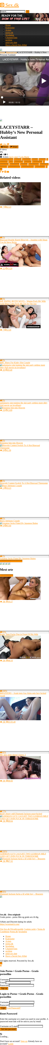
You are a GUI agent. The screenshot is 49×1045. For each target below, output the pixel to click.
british (43, 159)
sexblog (8, 40)
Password (4, 985)
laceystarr (15, 164)
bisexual (27, 159)
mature (25, 164)
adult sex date (11, 42)
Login (3, 1008)
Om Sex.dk (5, 929)
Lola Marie (24, 157)
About (5, 147)
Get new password (8, 1029)
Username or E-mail (8, 1026)
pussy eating (15, 167)
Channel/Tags (11, 37)
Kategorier (10, 28)
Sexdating (9, 35)
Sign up (4, 988)
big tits (18, 159)
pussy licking (28, 167)
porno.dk (9, 32)
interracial (38, 162)
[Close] (1, 966)
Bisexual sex (11, 52)
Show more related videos (11, 561)
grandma (19, 162)
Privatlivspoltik (16, 929)
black (35, 159)
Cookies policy (30, 929)
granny (28, 162)
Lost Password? (14, 1008)
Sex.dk (11, 5)
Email (2, 982)
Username (4, 979)
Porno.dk (14, 931)
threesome (40, 167)
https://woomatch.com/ (9, 924)
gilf (11, 162)
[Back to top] (1, 963)
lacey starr (13, 157)
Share (14, 147)
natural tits (34, 164)
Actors (8, 30)
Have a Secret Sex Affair (16, 45)
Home (8, 25)
